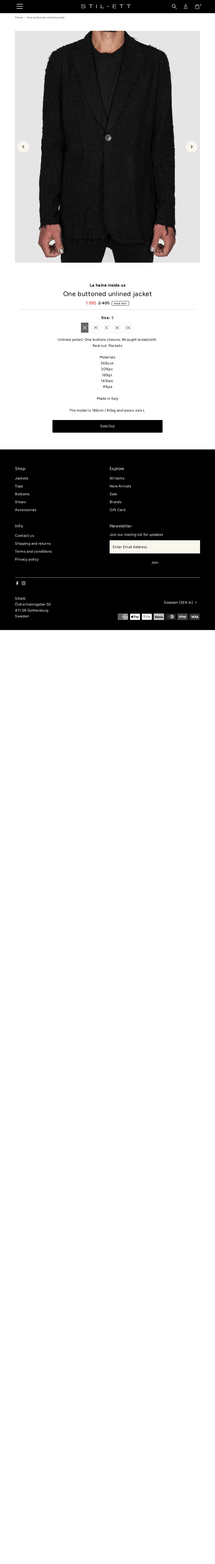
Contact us (24, 535)
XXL (128, 328)
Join (154, 562)
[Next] (191, 147)
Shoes (20, 502)
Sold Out (107, 426)
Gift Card (117, 510)
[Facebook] (17, 584)
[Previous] (23, 147)
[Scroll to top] (204, 1549)
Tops (19, 486)
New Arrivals (120, 486)
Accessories (25, 510)
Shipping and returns (33, 543)
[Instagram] (23, 584)
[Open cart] (197, 6)
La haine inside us (107, 285)
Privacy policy (27, 559)
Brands (116, 502)
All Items (117, 478)
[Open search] (174, 6)
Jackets (21, 478)
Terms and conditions (33, 551)
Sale (113, 494)
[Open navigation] (19, 6)
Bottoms (22, 494)
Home (19, 17)
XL (118, 328)
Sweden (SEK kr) (178, 602)
